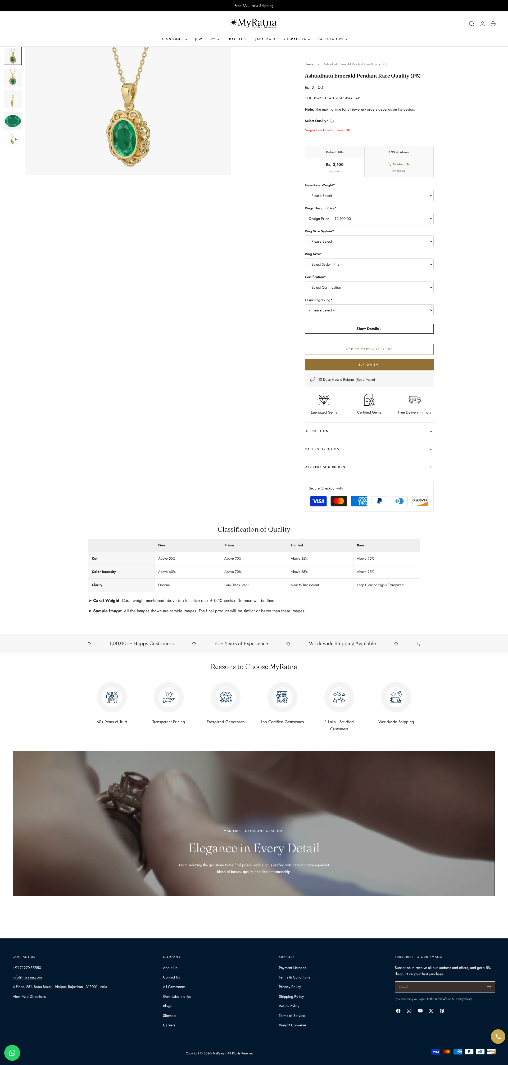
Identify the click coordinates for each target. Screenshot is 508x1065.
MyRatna (218, 1053)
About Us (170, 967)
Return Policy (289, 1006)
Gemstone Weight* (320, 185)
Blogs (167, 1006)
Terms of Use (443, 999)
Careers (169, 1025)
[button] (472, 24)
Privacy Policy (290, 986)
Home (309, 64)
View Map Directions (29, 996)
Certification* (315, 276)
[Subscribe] (489, 986)
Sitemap (169, 1015)
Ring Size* (313, 254)
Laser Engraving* (319, 299)
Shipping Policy (291, 996)
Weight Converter (292, 1025)
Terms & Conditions (294, 977)
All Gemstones (174, 986)
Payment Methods (292, 967)
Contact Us (401, 164)
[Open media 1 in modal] (221, 56)
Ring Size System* (319, 231)
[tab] (13, 56)
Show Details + (369, 329)
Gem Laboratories (177, 996)
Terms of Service (292, 1015)
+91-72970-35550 (27, 967)
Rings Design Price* (321, 208)
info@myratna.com (27, 977)
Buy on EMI (369, 364)
